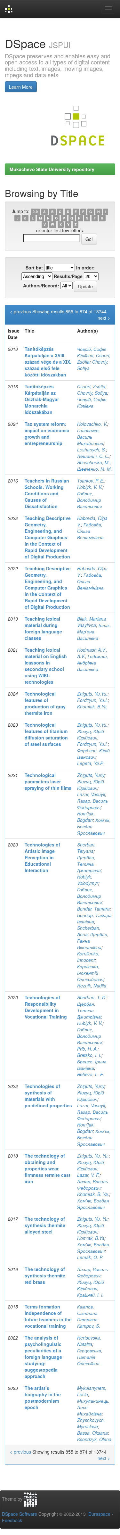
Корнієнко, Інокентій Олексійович (90, 972)
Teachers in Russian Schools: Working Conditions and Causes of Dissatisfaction (47, 493)
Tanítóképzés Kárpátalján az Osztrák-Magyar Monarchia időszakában (42, 399)
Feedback (12, 1520)
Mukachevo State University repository (52, 169)
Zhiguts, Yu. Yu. (93, 1155)
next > (104, 318)
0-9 (35, 211)
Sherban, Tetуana (86, 847)
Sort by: (34, 267)
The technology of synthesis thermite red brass (45, 1275)
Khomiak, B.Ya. (92, 706)
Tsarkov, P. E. (90, 480)
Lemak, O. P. (90, 1257)
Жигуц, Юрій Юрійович (90, 734)
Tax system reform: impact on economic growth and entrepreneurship (47, 433)
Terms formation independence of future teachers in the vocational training (48, 1316)
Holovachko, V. (92, 424)
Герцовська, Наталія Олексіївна (89, 1356)
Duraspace (99, 1514)
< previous (20, 311)
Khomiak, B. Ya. (93, 1194)
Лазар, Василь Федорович (92, 803)
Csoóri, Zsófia (91, 386)
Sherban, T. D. (92, 997)
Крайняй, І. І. (90, 1295)
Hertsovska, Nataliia (89, 1340)
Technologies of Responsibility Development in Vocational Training (46, 1007)
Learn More (21, 87)
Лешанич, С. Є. (93, 456)
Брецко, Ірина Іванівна (92, 1064)
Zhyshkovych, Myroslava (91, 1423)
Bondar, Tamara (93, 908)
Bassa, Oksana (92, 1433)
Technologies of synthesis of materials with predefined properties (48, 1096)
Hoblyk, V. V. (89, 487)
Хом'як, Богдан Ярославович (93, 1203)
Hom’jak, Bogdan (86, 816)
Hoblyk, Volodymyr (87, 879)
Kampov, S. (88, 1326)
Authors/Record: (41, 285)
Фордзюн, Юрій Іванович (93, 753)
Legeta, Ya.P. (90, 763)
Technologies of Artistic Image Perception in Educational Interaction (42, 857)
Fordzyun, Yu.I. (92, 700)
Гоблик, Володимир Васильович (89, 499)
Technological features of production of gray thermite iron (45, 703)
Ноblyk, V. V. (89, 1023)
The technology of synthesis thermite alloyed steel (45, 1225)
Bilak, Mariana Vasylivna (91, 621)
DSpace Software (19, 1514)
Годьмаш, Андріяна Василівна (92, 662)
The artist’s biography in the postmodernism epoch (43, 1397)
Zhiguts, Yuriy (90, 775)
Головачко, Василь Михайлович (90, 436)
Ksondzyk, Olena (94, 1439)
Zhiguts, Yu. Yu (92, 1219)
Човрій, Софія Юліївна (91, 352)
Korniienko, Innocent (88, 956)
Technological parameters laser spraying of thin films (48, 781)
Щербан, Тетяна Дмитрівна (89, 863)
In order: (85, 267)
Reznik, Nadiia (91, 985)
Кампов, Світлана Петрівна (87, 1313)
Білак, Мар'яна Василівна (94, 631)
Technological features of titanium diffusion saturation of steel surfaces (46, 734)
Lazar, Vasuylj (91, 794)
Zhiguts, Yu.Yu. (92, 693)
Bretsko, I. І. (89, 1055)
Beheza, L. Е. (90, 1074)
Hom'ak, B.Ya (90, 1238)
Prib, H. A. (87, 1048)
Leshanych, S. (91, 449)
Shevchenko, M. (93, 462)
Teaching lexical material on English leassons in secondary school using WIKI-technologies (46, 666)
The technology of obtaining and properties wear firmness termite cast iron (47, 1168)
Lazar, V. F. (88, 1175)
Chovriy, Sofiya (92, 393)
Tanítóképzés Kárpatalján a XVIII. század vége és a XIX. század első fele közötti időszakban (48, 362)
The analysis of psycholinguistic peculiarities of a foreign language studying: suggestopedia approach (43, 1356)
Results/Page (68, 276)
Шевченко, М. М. (94, 469)
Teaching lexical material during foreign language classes (43, 628)
